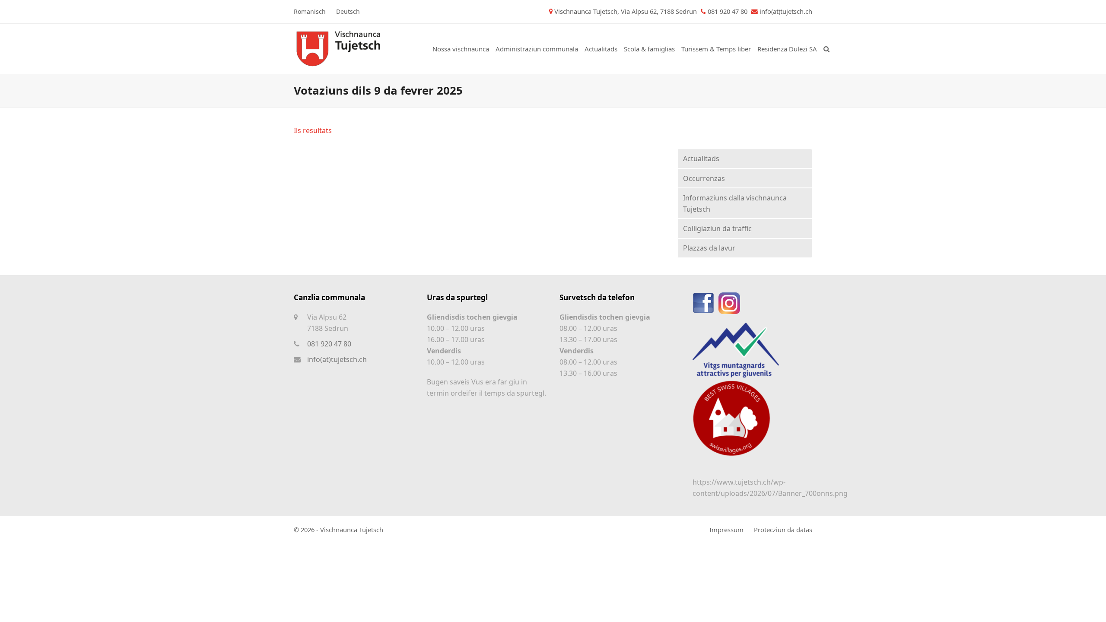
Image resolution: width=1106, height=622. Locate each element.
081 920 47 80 (329, 344)
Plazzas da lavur (709, 248)
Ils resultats (313, 130)
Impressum (726, 529)
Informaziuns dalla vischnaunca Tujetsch (735, 203)
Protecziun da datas (783, 529)
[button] (826, 49)
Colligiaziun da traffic (717, 228)
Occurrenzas (704, 178)
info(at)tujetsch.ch (786, 11)
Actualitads (701, 158)
